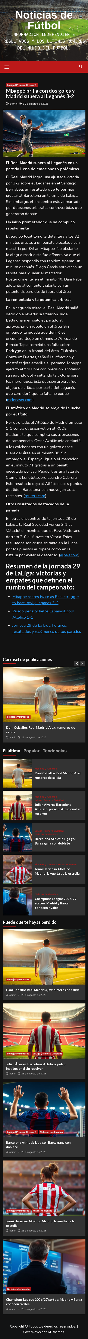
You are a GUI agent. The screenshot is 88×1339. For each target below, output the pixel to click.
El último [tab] (11, 750)
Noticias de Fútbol (44, 20)
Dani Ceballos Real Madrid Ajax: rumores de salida (42, 990)
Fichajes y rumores (18, 716)
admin (14, 103)
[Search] (80, 66)
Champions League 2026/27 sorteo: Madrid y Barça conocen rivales (55, 903)
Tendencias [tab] (55, 750)
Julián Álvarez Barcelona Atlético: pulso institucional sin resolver (58, 809)
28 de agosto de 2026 (33, 737)
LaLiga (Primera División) (21, 85)
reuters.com (35, 495)
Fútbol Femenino (67, 864)
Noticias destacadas (46, 834)
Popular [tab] (31, 750)
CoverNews (32, 1332)
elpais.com (69, 555)
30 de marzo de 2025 (35, 103)
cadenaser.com (19, 399)
